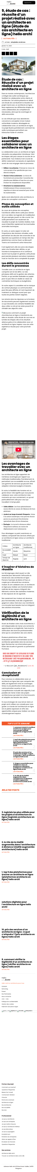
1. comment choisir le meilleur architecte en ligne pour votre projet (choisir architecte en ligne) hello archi (24, 730)
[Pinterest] (11, 53)
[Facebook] (3, 53)
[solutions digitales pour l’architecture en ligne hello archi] (18, 892)
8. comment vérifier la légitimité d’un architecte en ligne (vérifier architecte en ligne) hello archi (17, 963)
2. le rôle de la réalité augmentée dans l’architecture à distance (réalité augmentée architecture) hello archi (22, 779)
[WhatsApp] (15, 53)
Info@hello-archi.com (18, 42)
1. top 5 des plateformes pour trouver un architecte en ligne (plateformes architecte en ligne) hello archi (24, 742)
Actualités (18, 735)
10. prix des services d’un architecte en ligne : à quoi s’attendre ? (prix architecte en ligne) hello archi (24, 754)
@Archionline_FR (27, 658)
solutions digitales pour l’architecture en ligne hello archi (16, 904)
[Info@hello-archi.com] (3, 42)
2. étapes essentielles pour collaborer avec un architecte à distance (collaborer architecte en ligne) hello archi (23, 766)
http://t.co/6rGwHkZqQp (13, 661)
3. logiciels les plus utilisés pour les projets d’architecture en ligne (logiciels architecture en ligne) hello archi (18, 816)
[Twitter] (7, 53)
